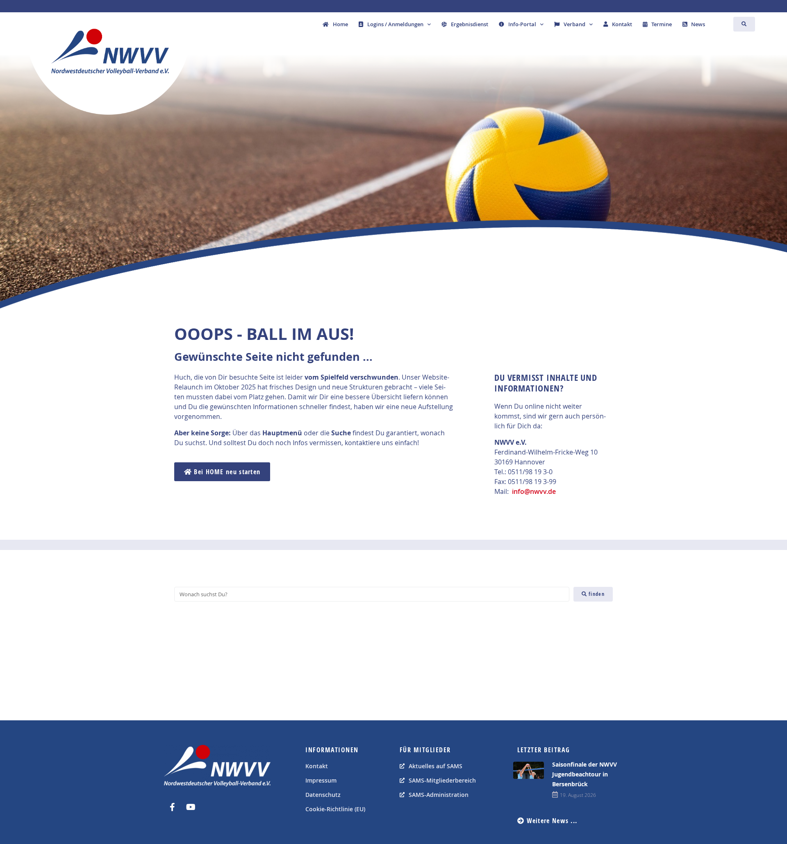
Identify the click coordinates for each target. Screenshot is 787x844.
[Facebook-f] (172, 807)
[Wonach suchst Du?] (371, 594)
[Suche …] (744, 24)
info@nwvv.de (534, 491)
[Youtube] (191, 807)
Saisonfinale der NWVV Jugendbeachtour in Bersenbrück (584, 774)
